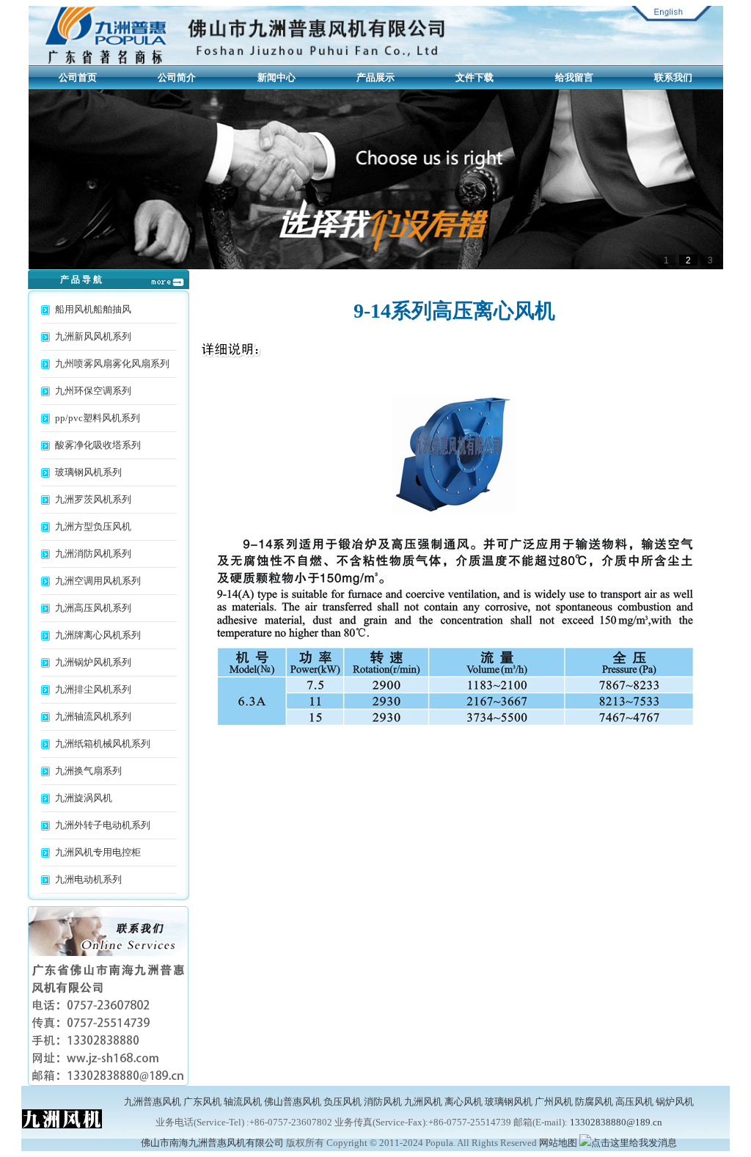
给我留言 (574, 77)
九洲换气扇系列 (88, 770)
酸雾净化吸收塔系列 (98, 444)
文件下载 (474, 77)
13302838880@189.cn (616, 1122)
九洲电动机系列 (88, 879)
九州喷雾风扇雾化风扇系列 (112, 363)
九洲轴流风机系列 (93, 716)
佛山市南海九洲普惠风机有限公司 (212, 1142)
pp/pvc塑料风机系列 (97, 417)
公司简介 (177, 77)
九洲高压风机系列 (93, 607)
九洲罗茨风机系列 (93, 499)
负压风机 (342, 1101)
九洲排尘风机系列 (93, 689)
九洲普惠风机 (152, 1101)
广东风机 (202, 1101)
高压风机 (634, 1101)
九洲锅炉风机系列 (93, 662)
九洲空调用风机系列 (98, 580)
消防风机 (383, 1101)
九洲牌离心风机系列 (98, 634)
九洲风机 (423, 1101)
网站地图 (558, 1142)
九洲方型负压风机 (93, 526)
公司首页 (78, 77)
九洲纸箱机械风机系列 (102, 743)
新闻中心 (276, 77)
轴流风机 (243, 1101)
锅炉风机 (675, 1101)
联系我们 (673, 77)
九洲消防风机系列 (93, 553)
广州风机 (554, 1101)
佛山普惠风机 (292, 1101)
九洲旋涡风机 (83, 797)
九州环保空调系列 (93, 390)
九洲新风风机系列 (93, 336)
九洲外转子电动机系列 (102, 825)
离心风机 (463, 1101)
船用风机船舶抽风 (93, 309)
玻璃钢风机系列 (88, 472)
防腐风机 (594, 1101)
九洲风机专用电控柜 (98, 852)
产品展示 (375, 77)
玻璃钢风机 (508, 1101)
